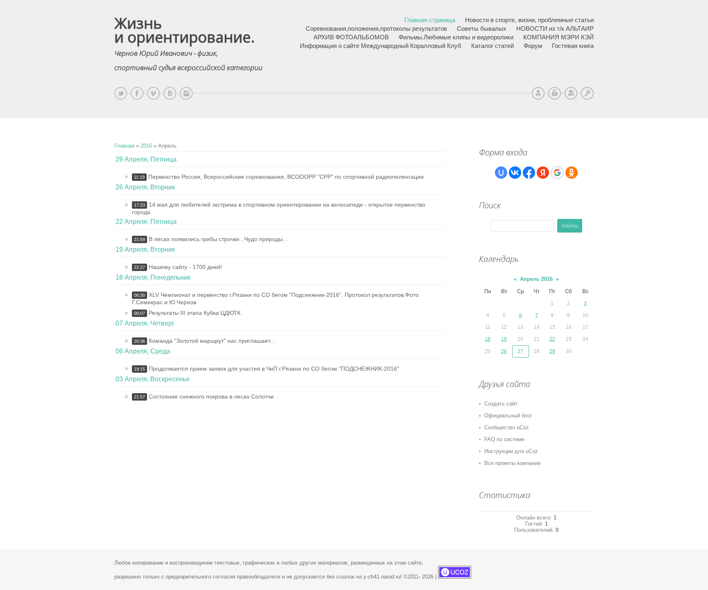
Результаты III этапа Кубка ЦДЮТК (195, 313)
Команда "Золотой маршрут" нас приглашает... (212, 340)
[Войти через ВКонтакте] (515, 172)
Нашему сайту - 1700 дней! (185, 267)
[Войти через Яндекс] (543, 172)
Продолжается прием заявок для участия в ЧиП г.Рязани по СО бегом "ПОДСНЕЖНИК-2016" (274, 368)
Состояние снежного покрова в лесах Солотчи (211, 396)
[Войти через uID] (501, 172)
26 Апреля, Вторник (145, 187)
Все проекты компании (512, 463)
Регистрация (571, 93)
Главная (124, 146)
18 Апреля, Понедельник (153, 277)
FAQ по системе (504, 439)
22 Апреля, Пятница (146, 221)
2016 (146, 146)
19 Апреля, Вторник (145, 249)
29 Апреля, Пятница (146, 159)
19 (504, 339)
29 (552, 351)
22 (552, 339)
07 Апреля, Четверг (145, 323)
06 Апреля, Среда (143, 351)
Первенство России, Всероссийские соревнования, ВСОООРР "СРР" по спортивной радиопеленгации (286, 176)
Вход (587, 93)
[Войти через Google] (557, 172)
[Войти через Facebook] (529, 172)
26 (504, 351)
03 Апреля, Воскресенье (153, 379)
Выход (554, 93)
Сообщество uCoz (506, 427)
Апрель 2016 (536, 279)
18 (487, 339)
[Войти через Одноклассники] (571, 172)
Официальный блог (508, 415)
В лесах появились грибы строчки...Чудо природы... (218, 239)
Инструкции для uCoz (511, 451)
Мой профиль (538, 93)
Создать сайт (500, 404)
